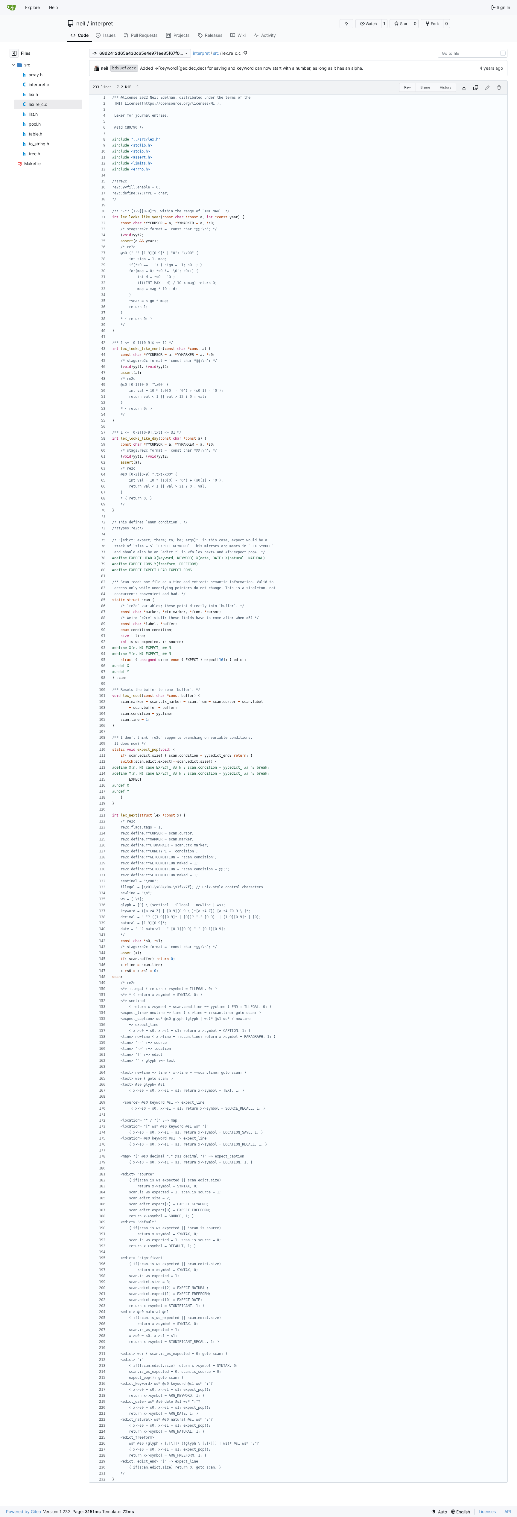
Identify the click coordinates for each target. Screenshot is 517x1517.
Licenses (487, 1511)
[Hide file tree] (14, 53)
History (445, 87)
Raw (407, 87)
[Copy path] (245, 53)
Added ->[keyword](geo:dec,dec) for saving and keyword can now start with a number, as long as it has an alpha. (251, 68)
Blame (425, 87)
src (216, 53)
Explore (32, 7)
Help (53, 7)
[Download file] (464, 87)
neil (80, 24)
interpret (102, 24)
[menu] (439, 1511)
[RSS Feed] (346, 23)
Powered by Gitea (23, 1511)
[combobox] (472, 53)
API (507, 1511)
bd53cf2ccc (124, 68)
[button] (368, 23)
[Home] (11, 7)
